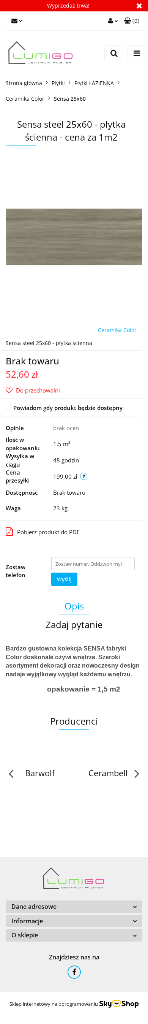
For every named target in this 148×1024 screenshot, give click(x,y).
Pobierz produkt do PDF (48, 532)
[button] (131, 20)
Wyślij (64, 579)
